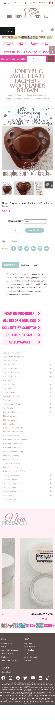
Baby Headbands (10, 424)
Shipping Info (29, 650)
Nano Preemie (9, 416)
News (3, 647)
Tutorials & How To (11, 491)
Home (9, 95)
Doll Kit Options (9, 384)
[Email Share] (46, 248)
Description (10, 265)
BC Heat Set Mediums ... (28, 613)
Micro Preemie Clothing (13, 451)
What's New (8, 495)
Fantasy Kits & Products (12, 396)
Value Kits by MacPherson (13, 357)
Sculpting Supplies (10, 479)
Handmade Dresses (11, 436)
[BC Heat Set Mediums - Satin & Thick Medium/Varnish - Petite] (28, 573)
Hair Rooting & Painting (13, 404)
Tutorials (27, 660)
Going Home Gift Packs (13, 428)
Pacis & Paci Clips (10, 467)
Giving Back (6, 672)
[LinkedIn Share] (33, 248)
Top (51, 51)
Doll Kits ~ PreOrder (11, 353)
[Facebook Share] (13, 248)
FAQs (26, 653)
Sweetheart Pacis (42, 98)
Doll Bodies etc (9, 365)
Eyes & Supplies (9, 392)
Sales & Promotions (11, 476)
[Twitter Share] (26, 248)
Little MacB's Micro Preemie (15, 439)
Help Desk (28, 643)
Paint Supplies (8, 408)
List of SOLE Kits (9, 499)
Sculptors (5, 657)
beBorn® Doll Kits (10, 380)
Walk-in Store (7, 653)
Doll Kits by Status (10, 376)
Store (19, 95)
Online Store (6, 643)
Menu (8, 31)
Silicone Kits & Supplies (12, 483)
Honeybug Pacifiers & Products (18, 98)
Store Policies (29, 647)
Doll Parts (7, 388)
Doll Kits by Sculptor (11, 372)
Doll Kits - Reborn (10, 361)
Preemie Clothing (10, 459)
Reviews (25, 265)
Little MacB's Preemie (12, 447)
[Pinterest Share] (40, 248)
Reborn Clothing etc (35, 95)
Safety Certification (9, 660)
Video (36, 265)
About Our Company (10, 650)
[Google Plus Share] (20, 248)
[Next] (48, 130)
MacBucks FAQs (30, 657)
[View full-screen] (48, 109)
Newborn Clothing (11, 455)
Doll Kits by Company (12, 368)
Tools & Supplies (9, 487)
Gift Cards (7, 400)
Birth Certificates (10, 420)
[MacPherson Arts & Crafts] (27, 16)
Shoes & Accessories (11, 463)
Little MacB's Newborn (12, 443)
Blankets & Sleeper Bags (13, 432)
